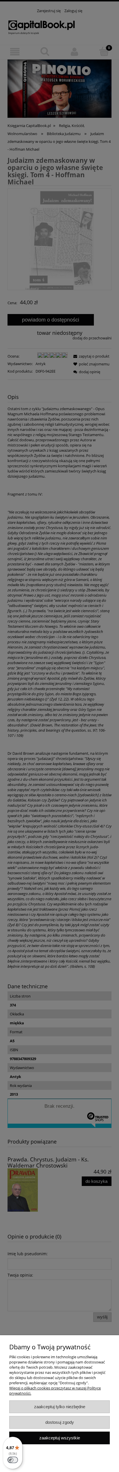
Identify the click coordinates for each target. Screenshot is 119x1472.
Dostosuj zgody (59, 1422)
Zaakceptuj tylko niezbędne (59, 1406)
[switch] (13, 1460)
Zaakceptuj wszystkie (59, 1437)
